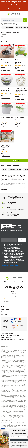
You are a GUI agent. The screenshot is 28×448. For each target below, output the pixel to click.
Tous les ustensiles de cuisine (8, 24)
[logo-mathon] (14, 14)
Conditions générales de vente (8, 339)
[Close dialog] (27, 430)
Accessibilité (22, 339)
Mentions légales (8, 341)
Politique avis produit (6, 337)
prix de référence (16, 399)
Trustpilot (14, 293)
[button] (25, 13)
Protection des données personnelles (10, 335)
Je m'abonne (22, 240)
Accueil (3, 23)
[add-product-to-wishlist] (12, 45)
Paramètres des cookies (7, 333)
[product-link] (7, 57)
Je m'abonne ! (18, 439)
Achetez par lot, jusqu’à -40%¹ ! (14, 9)
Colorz (22, 341)
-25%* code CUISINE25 (7, 45)
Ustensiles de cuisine (10, 23)
